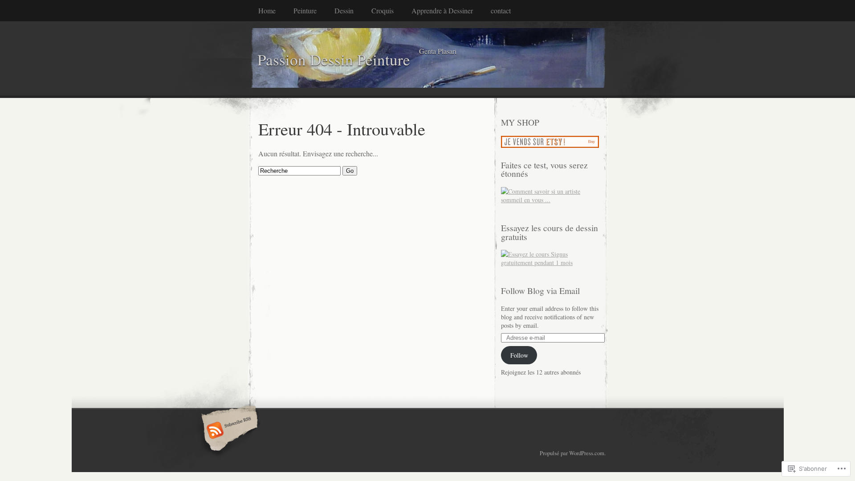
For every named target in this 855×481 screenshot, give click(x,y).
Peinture (305, 10)
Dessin (344, 10)
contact (501, 10)
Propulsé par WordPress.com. (573, 453)
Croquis (382, 10)
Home (267, 10)
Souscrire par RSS (228, 431)
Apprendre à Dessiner (442, 10)
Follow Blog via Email (540, 291)
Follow (519, 355)
